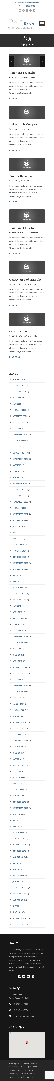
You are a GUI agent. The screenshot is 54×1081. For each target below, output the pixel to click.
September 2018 (20, 636)
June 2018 (17, 655)
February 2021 (19, 551)
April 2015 (17, 783)
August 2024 (19, 440)
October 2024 (19, 428)
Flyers (15, 77)
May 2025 (17, 404)
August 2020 (19, 569)
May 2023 (17, 465)
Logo (14, 284)
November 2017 (20, 673)
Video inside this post (23, 125)
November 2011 (20, 887)
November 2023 (20, 453)
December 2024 (20, 416)
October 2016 (19, 734)
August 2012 (19, 857)
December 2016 (20, 722)
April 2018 (17, 661)
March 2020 (18, 587)
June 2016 (17, 753)
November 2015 (20, 765)
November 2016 (20, 728)
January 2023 (19, 477)
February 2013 (19, 838)
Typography (24, 77)
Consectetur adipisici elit (25, 280)
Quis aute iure (18, 331)
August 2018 (19, 642)
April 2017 (17, 698)
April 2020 (17, 581)
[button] (27, 1043)
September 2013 (20, 808)
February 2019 (19, 624)
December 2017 (20, 667)
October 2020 (19, 557)
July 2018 (17, 649)
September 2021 (20, 514)
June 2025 (17, 397)
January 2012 (19, 881)
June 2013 (17, 814)
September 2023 (20, 459)
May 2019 (17, 606)
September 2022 (20, 502)
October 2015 (19, 771)
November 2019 (20, 593)
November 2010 (20, 924)
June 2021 (17, 526)
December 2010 (20, 918)
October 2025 (19, 391)
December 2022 (20, 483)
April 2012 (17, 869)
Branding (16, 232)
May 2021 (17, 532)
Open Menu (42, 23)
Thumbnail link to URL (24, 228)
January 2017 (19, 716)
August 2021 (19, 520)
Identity (16, 129)
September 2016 (20, 740)
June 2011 (17, 912)
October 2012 (19, 851)
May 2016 (17, 759)
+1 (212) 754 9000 (28, 6)
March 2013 (18, 832)
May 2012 (17, 863)
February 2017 (19, 710)
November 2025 (20, 385)
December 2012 (20, 844)
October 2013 (19, 802)
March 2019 (18, 618)
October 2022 (19, 495)
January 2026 (19, 379)
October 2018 (19, 630)
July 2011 (17, 906)
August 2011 (19, 900)
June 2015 (17, 777)
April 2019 (17, 612)
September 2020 (20, 563)
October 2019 (19, 600)
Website (34, 77)
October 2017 (19, 679)
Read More (14, 98)
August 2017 (19, 691)
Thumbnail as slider (22, 73)
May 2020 (17, 575)
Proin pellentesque (21, 176)
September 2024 (20, 434)
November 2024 (20, 422)
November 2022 (20, 489)
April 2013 (17, 826)
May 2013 (17, 820)
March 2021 (18, 544)
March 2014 (18, 789)
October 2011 (19, 893)
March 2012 (18, 875)
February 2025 (19, 410)
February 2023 (19, 471)
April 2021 (17, 538)
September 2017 (20, 685)
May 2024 (17, 446)
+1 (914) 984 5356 (20, 1010)
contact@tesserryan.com (28, 2)
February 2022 (19, 508)
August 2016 (19, 747)
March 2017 (18, 704)
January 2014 (19, 795)
